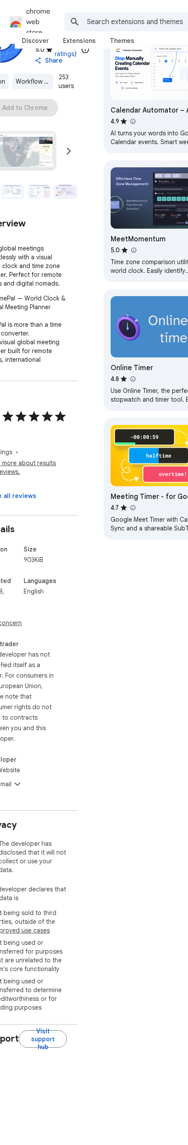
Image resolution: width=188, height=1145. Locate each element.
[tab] (35, 41)
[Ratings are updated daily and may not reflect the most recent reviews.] (85, 49)
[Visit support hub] (43, 1039)
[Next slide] (68, 151)
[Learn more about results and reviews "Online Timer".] (132, 378)
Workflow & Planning (34, 81)
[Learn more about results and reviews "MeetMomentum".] (133, 250)
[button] (12, 191)
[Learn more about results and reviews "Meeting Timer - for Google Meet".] (132, 507)
